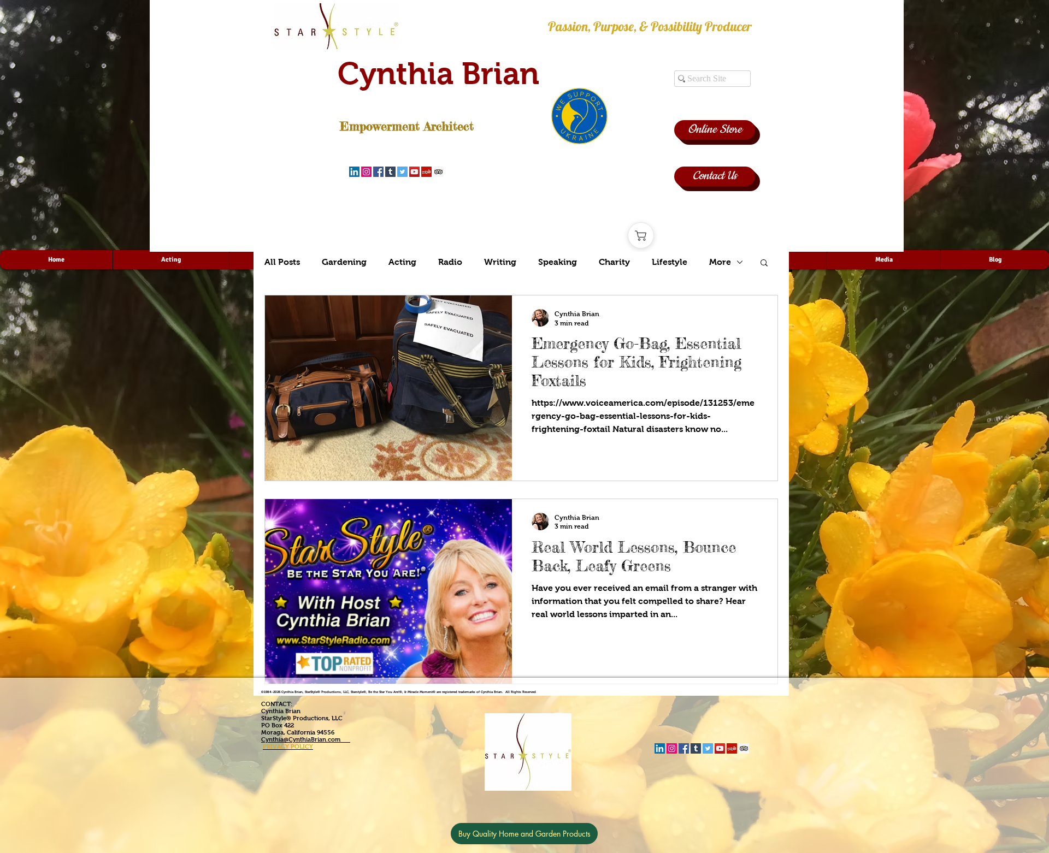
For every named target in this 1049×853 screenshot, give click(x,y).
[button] (764, 263)
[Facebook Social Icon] (378, 172)
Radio (450, 261)
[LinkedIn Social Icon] (354, 172)
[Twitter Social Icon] (402, 172)
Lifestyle (669, 261)
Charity (614, 261)
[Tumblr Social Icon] (390, 172)
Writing (500, 261)
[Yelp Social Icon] (426, 172)
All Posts (282, 261)
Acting (402, 261)
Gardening (344, 261)
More (720, 261)
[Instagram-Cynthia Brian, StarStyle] (366, 172)
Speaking (557, 261)
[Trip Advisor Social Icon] (438, 172)
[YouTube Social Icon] (414, 172)
